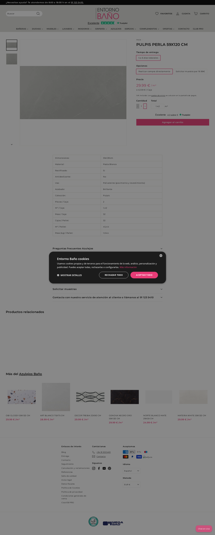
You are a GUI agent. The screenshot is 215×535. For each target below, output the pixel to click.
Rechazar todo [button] (114, 275)
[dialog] (107, 267)
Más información (128, 267)
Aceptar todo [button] (144, 275)
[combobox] (160, 255)
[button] (69, 275)
